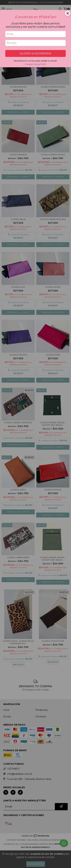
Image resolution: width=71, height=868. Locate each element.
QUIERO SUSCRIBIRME (35, 53)
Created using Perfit (35, 64)
